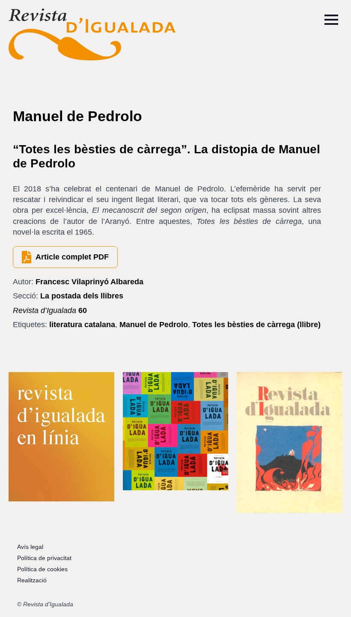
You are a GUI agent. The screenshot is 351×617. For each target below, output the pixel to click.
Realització (32, 580)
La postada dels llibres (81, 296)
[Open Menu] (331, 20)
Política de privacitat (44, 557)
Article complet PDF (72, 257)
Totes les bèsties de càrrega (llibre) (256, 324)
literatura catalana (82, 324)
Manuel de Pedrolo (153, 324)
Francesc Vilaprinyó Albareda (89, 281)
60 (50, 310)
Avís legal (30, 546)
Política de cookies (42, 569)
